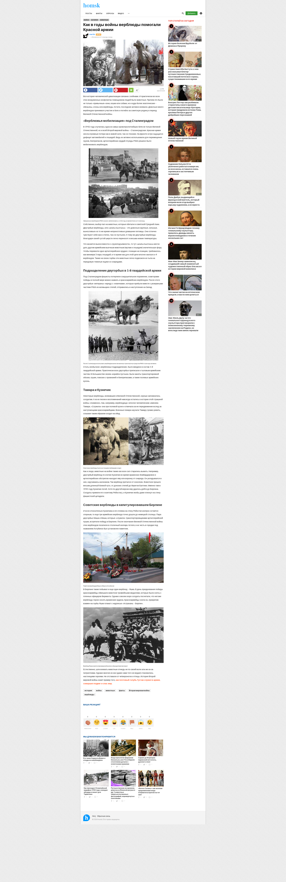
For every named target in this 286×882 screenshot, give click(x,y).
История (94, 20)
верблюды (89, 694)
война (99, 690)
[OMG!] (140, 722)
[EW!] (149, 722)
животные (110, 690)
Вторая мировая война (139, 690)
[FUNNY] (123, 722)
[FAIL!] (132, 722)
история (88, 690)
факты (122, 690)
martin (92, 34)
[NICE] (96, 722)
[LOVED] (105, 722)
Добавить (192, 13)
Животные (104, 20)
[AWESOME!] (87, 722)
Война (86, 20)
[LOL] (114, 722)
